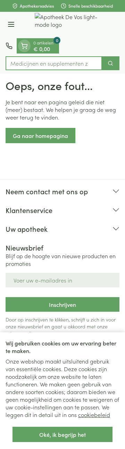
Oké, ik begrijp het (62, 434)
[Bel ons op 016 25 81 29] (9, 45)
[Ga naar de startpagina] (69, 25)
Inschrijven (62, 304)
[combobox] (54, 63)
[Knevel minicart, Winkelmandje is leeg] (24, 46)
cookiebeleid (94, 414)
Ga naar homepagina (40, 135)
